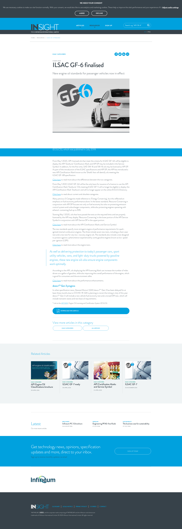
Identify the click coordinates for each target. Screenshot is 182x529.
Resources (95, 25)
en (145, 32)
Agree (82, 13)
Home (33, 38)
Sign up (108, 25)
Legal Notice (68, 506)
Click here (57, 179)
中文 (149, 32)
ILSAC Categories (59, 54)
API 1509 (64, 303)
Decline (99, 13)
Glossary (56, 506)
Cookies (93, 506)
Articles (80, 25)
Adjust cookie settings (170, 7)
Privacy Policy (81, 506)
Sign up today (132, 451)
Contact (103, 506)
